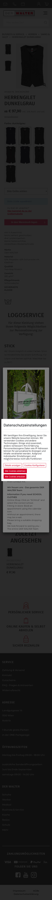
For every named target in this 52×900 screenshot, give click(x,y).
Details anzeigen (13, 465)
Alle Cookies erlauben (15, 476)
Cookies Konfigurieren (34, 465)
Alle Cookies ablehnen (15, 471)
